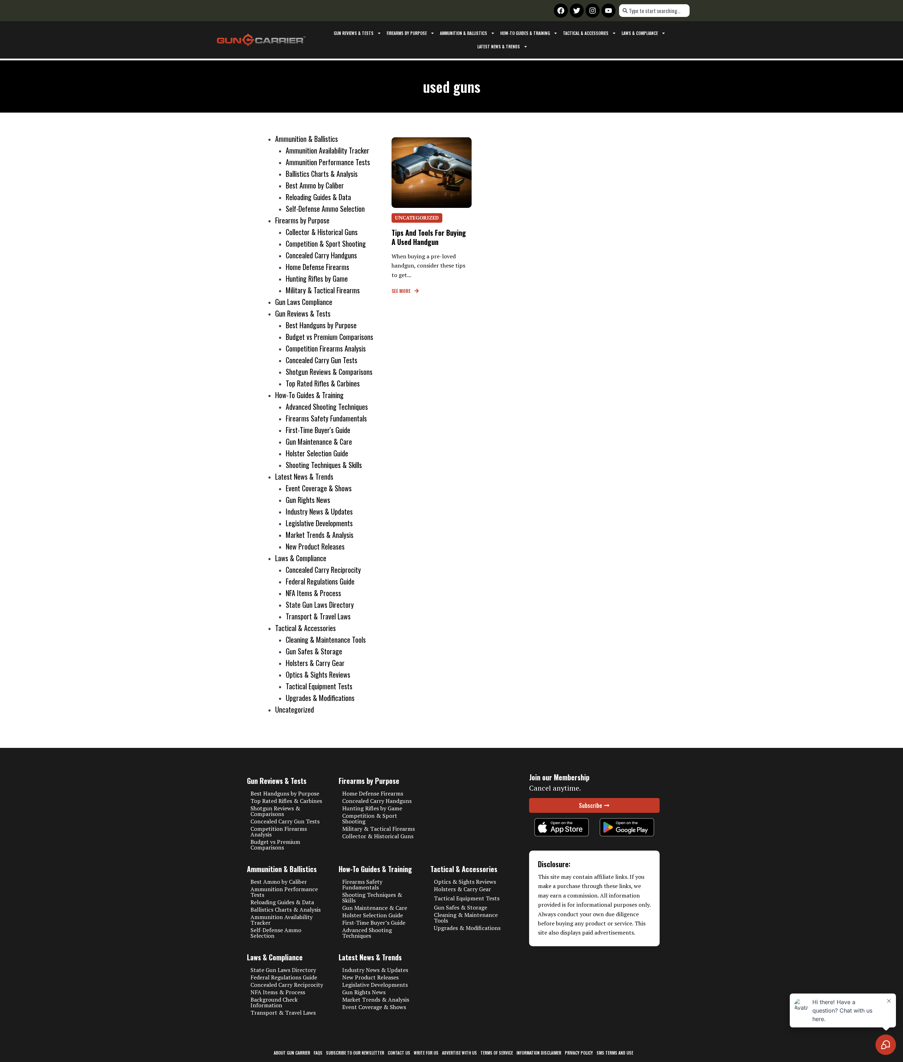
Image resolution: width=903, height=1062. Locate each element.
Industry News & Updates (319, 511)
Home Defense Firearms (317, 267)
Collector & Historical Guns (322, 232)
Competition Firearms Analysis (326, 348)
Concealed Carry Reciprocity (323, 569)
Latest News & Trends (498, 46)
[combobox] (654, 10)
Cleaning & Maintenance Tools (326, 639)
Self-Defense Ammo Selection (325, 208)
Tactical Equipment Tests (319, 686)
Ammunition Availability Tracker (327, 150)
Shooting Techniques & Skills (324, 465)
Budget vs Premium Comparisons (329, 336)
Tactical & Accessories (585, 33)
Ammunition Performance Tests (328, 162)
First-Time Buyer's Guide (318, 430)
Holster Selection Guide (317, 453)
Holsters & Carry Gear (315, 663)
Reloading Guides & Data (318, 197)
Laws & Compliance (640, 33)
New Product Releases (315, 546)
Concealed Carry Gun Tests (321, 360)
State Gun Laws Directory (320, 604)
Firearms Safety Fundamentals (326, 418)
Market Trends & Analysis (319, 534)
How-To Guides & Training (525, 33)
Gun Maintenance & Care (319, 441)
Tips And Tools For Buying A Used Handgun (429, 237)
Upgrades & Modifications (320, 697)
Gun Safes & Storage (314, 651)
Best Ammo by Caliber (315, 185)
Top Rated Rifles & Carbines (323, 383)
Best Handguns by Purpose (321, 325)
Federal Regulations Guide (320, 581)
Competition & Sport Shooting (326, 243)
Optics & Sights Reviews (318, 674)
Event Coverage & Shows (319, 488)
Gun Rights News (308, 499)
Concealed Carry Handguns (321, 255)
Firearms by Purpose (407, 33)
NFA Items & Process (313, 593)
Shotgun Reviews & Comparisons (329, 371)
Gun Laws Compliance (303, 301)
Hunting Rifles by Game (317, 278)
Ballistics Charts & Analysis (322, 173)
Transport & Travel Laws (318, 616)
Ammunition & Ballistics (463, 33)
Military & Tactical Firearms (323, 290)
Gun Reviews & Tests (354, 33)
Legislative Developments (319, 523)
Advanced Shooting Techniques (327, 406)
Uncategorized (294, 709)
